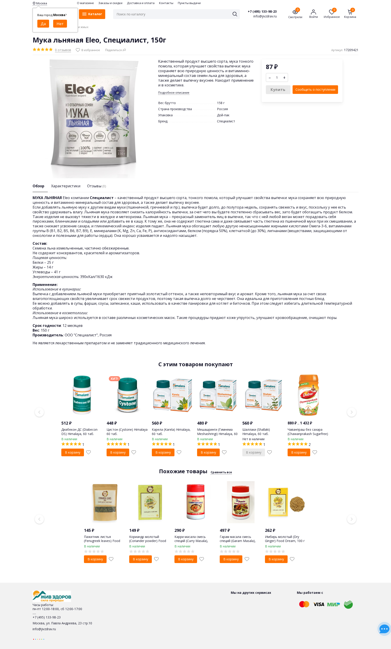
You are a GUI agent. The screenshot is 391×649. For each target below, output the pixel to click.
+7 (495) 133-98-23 (262, 12)
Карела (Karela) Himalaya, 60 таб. (171, 431)
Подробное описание (173, 93)
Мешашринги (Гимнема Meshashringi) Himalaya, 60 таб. (217, 433)
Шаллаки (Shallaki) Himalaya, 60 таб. (256, 431)
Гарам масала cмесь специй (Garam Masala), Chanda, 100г (238, 541)
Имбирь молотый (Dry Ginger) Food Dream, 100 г (285, 539)
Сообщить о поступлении (315, 89)
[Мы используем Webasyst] (39, 639)
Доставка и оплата (141, 3)
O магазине (85, 3)
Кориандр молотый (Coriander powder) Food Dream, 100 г (147, 541)
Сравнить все (221, 472)
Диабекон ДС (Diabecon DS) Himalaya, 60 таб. (79, 431)
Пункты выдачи (189, 3)
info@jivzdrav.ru (44, 629)
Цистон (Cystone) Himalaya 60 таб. (127, 431)
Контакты (166, 3)
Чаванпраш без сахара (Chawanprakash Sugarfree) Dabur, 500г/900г (308, 433)
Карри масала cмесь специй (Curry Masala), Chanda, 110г (191, 541)
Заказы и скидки (110, 3)
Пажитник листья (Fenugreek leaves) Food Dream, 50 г (102, 541)
